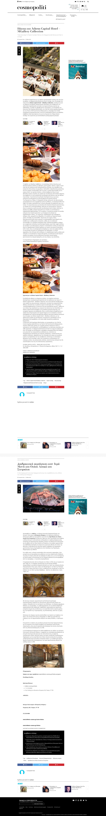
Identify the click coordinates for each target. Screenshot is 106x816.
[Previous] (42, 129)
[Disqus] (40, 420)
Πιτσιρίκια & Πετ (73, 15)
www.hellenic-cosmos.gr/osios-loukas (33, 719)
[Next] (45, 129)
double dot (40, 812)
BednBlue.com (71, 61)
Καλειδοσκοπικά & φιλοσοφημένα (40, 807)
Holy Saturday (58, 380)
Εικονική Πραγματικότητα (45, 758)
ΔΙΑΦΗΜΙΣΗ (85, 814)
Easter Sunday (50, 380)
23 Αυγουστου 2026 (31, 444)
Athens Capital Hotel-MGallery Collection (35, 380)
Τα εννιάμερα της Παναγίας (28, 1)
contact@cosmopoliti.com (49, 814)
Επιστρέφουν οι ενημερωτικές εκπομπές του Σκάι (47, 122)
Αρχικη (18, 24)
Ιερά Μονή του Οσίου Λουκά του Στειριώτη (38, 760)
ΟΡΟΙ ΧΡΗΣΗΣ (69, 814)
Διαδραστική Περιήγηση (32, 758)
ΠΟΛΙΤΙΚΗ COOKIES (64, 814)
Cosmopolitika (21, 15)
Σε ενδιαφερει (28, 24)
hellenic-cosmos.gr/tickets (31, 686)
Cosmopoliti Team (21, 39)
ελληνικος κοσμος (57, 758)
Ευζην (40, 15)
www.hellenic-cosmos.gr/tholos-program (50, 674)
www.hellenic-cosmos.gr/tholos (31, 725)
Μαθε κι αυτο (23, 24)
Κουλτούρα (49, 15)
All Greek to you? (60, 19)
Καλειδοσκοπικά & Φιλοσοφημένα (61, 15)
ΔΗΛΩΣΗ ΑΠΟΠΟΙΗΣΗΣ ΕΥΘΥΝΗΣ (77, 814)
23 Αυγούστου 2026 (53, 790)
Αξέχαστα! (32, 15)
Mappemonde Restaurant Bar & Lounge (33, 382)
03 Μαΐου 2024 (28, 39)
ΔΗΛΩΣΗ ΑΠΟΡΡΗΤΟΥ (57, 814)
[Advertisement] (78, 49)
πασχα (44, 382)
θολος (25, 760)
